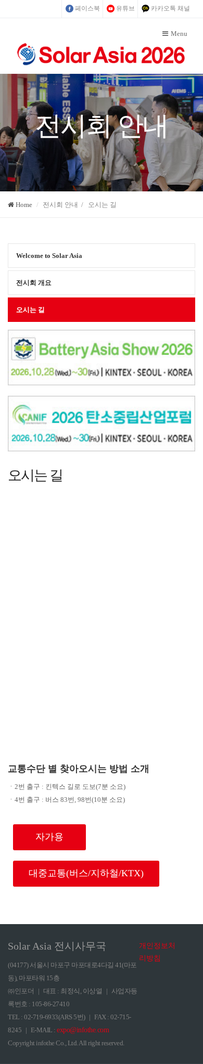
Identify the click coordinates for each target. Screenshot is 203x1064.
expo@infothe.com (83, 1030)
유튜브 (125, 8)
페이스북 (87, 8)
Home (23, 205)
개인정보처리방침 (157, 952)
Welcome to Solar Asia (49, 255)
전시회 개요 (34, 283)
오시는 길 (30, 310)
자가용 (49, 837)
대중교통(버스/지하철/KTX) (86, 873)
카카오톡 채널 (170, 8)
